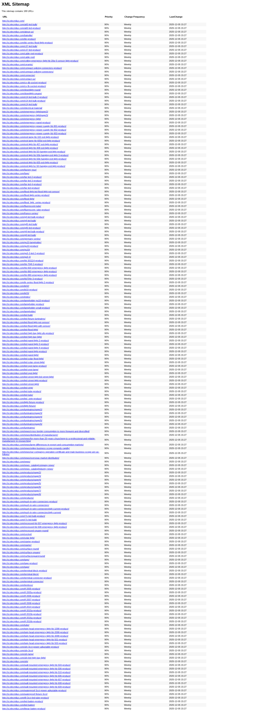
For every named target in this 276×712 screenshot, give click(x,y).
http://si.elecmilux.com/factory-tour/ (19, 170)
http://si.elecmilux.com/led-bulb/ (17, 315)
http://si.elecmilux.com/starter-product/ (21, 541)
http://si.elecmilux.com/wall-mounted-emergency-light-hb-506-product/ (36, 668)
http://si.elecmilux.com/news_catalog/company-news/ (28, 465)
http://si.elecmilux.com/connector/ (18, 75)
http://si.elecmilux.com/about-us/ (18, 31)
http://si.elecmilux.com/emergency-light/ (21, 119)
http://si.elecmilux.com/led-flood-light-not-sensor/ (26, 322)
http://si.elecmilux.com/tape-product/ (20, 563)
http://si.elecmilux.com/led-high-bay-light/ (22, 337)
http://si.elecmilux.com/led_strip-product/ (22, 398)
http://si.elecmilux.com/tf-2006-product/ (21, 596)
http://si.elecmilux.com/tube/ (15, 625)
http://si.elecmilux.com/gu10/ (16, 249)
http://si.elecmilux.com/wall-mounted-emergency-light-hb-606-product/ (36, 676)
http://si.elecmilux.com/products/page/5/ (21, 483)
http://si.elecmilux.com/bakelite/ (17, 35)
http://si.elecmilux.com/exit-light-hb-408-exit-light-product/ (30, 148)
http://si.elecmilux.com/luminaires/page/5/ (22, 420)
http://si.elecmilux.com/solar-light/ (18, 538)
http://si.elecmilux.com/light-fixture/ (19, 406)
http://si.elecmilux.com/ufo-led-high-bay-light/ (24, 658)
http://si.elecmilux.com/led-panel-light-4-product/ (25, 348)
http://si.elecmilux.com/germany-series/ (21, 239)
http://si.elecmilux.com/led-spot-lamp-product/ (24, 366)
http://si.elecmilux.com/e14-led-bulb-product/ (23, 100)
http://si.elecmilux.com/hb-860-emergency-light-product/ (29, 271)
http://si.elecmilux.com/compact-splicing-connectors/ (28, 71)
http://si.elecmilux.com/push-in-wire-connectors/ (25, 505)
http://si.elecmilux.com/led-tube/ (17, 395)
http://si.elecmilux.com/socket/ (17, 534)
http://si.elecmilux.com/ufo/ (15, 661)
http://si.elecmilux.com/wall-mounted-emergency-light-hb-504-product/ (36, 665)
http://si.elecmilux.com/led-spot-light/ (20, 373)
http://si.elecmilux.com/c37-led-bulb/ (19, 46)
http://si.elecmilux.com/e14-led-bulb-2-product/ (24, 97)
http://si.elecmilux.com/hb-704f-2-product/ (22, 264)
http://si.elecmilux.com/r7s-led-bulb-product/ (23, 516)
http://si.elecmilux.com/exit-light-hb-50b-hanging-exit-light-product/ (34, 159)
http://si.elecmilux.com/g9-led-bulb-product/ (23, 231)
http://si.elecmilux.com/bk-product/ (19, 39)
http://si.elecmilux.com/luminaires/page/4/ (22, 417)
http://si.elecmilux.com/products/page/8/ (21, 494)
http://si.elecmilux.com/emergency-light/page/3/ (25, 115)
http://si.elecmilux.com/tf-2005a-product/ (21, 592)
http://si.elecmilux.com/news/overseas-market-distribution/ (30, 458)
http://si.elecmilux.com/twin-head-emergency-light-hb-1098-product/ (35, 628)
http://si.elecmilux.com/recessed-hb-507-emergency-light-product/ (34, 523)
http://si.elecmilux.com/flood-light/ (18, 199)
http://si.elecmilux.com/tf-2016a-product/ (21, 618)
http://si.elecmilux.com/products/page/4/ (21, 480)
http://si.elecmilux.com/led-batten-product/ (22, 701)
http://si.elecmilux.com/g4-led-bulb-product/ (23, 217)
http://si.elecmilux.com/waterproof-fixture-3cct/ (24, 694)
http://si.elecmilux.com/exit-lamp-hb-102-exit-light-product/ (30, 137)
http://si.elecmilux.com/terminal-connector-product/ (27, 578)
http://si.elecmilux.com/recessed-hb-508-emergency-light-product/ (34, 527)
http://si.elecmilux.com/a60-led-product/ (21, 28)
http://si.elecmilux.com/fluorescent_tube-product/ (26, 209)
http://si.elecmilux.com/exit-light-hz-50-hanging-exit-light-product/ (33, 166)
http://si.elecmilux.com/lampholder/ (19, 311)
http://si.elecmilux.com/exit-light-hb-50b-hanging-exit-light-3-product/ (35, 155)
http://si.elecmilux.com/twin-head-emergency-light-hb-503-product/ (34, 643)
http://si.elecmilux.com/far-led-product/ (21, 188)
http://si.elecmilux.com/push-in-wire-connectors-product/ (29, 501)
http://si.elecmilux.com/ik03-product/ (19, 289)
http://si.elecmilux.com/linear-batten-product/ (23, 708)
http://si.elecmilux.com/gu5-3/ (16, 257)
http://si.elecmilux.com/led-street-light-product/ (24, 380)
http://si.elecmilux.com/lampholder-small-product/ (26, 308)
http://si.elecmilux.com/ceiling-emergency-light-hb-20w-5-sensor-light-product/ (40, 61)
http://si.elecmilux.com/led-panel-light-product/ (24, 351)
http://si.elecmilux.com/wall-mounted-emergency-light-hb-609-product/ (36, 687)
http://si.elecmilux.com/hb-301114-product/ (22, 260)
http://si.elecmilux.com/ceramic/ (17, 64)
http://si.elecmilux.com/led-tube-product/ (21, 391)
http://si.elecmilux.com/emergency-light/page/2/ (25, 111)
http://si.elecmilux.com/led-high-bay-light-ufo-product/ (28, 333)
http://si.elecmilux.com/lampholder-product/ (23, 304)
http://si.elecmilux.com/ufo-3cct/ (17, 650)
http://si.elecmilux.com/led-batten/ (18, 705)
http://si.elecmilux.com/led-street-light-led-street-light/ (28, 377)
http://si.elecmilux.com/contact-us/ (19, 79)
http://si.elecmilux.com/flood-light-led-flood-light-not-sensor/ (31, 191)
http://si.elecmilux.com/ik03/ (15, 293)
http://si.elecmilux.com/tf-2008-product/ (21, 603)
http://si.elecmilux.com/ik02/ (15, 286)
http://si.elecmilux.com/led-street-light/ (20, 384)
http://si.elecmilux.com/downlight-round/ (21, 90)
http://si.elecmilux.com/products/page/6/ (21, 487)
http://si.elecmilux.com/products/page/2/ (21, 472)
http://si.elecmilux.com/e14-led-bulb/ (19, 104)
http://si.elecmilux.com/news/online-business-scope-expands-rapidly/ (36, 448)
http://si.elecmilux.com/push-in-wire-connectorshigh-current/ (31, 512)
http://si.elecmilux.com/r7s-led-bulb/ (19, 519)
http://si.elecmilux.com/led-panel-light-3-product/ (25, 344)
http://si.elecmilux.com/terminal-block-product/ (24, 570)
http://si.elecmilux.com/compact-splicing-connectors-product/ (32, 68)
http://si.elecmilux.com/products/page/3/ (21, 476)
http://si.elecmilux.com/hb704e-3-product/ (22, 278)
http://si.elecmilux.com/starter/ (17, 545)
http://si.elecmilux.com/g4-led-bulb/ (19, 220)
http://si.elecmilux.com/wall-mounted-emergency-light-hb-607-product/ (36, 679)
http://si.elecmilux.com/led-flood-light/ (20, 329)
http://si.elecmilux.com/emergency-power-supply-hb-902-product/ (34, 130)
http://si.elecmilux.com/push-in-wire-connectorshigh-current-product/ (35, 509)
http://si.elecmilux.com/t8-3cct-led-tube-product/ (25, 697)
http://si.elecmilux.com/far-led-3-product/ (22, 180)
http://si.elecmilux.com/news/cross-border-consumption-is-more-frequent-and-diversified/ (46, 431)
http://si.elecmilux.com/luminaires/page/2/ (22, 409)
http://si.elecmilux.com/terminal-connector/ (22, 581)
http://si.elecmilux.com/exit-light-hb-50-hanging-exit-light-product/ (33, 151)
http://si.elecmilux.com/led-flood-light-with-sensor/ (26, 326)
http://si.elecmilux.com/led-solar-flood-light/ (23, 358)
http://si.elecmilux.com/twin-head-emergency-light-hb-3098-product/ (35, 636)
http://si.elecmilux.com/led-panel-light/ (20, 355)
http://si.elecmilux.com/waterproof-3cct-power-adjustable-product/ (34, 690)
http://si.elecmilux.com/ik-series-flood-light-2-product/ (28, 282)
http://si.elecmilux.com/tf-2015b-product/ (21, 614)
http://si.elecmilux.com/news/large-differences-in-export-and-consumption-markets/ (43, 444)
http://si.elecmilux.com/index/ (16, 297)
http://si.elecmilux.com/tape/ (15, 567)
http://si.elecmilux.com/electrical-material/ (22, 108)
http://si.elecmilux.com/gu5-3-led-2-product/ (23, 253)
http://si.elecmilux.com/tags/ (15, 559)
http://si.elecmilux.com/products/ (18, 498)
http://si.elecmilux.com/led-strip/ (17, 387)
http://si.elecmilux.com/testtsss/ (17, 585)
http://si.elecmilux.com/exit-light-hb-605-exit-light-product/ (30, 162)
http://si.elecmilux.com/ (13, 21)
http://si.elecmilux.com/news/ (16, 461)
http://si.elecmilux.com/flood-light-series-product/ (26, 195)
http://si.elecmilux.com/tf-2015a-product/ (21, 610)
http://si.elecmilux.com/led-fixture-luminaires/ (23, 318)
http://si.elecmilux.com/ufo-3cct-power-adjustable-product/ (30, 647)
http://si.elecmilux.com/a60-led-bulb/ (19, 24)
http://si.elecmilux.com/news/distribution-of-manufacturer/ (30, 435)
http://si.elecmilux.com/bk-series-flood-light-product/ (27, 42)
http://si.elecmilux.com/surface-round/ (20, 549)
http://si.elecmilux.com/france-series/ (20, 213)
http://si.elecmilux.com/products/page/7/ (21, 490)
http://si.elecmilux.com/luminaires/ (18, 427)
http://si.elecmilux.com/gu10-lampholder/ (21, 242)
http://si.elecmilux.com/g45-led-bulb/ (19, 224)
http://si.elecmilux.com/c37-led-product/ (21, 50)
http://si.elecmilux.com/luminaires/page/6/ (22, 424)
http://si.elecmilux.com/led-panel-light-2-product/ (25, 340)
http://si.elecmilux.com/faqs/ (15, 173)
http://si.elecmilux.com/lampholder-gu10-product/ (26, 300)
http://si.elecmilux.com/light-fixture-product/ (23, 402)
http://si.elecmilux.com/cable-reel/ (18, 57)
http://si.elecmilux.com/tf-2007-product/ (21, 599)
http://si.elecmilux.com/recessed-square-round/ (25, 530)
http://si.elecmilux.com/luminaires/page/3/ (22, 413)
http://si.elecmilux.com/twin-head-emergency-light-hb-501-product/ (34, 639)
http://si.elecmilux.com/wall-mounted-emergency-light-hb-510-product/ (36, 672)
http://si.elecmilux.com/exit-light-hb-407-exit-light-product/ (30, 144)
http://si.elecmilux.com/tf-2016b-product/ (21, 621)
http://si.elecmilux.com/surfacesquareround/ (23, 556)
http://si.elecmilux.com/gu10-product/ (20, 246)
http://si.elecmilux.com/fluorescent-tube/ (21, 206)
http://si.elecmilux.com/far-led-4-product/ (22, 184)
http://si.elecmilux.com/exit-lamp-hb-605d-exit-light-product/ (31, 140)
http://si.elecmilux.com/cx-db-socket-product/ (24, 82)
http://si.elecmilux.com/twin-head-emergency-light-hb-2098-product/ (35, 632)
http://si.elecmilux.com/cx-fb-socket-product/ (24, 86)
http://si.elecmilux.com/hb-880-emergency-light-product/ (29, 275)
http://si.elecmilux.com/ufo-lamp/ (18, 654)
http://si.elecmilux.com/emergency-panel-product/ (26, 122)
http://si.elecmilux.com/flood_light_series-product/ (26, 202)
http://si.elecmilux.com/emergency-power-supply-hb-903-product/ (34, 133)
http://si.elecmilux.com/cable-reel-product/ (22, 53)
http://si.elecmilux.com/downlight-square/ (22, 93)
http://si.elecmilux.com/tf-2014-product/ (21, 607)
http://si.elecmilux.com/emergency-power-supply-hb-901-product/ (34, 126)
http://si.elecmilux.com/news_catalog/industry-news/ (27, 469)
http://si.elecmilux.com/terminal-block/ (20, 574)
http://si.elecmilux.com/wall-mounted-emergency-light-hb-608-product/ (36, 683)
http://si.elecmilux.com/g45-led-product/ (21, 228)
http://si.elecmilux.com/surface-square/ (21, 552)
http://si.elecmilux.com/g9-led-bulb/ (19, 235)
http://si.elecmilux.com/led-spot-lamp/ (20, 369)
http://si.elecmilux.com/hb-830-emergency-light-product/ (29, 268)
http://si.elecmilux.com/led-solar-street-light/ (23, 362)
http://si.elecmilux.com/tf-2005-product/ (21, 588)
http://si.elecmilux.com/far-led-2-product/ (22, 177)
